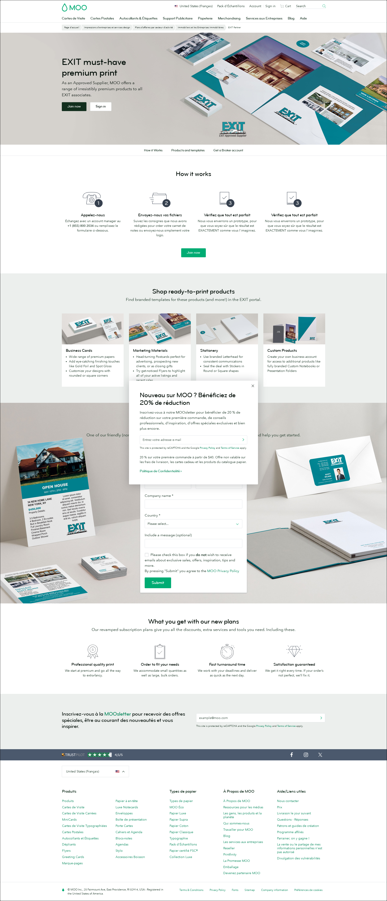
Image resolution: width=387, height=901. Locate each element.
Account (255, 6)
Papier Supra (179, 819)
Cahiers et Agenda (129, 832)
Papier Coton (179, 826)
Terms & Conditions (191, 890)
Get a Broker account (228, 150)
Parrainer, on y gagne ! (293, 838)
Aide (303, 18)
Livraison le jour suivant (294, 813)
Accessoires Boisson (130, 857)
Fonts (235, 890)
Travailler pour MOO (238, 830)
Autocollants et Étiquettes (80, 838)
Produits (68, 801)
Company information (274, 890)
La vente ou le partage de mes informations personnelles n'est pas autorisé (299, 848)
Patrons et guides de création (298, 826)
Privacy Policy (264, 725)
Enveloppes (124, 813)
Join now (74, 106)
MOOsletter (117, 714)
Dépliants (69, 844)
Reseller (229, 848)
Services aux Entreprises (264, 18)
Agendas (122, 844)
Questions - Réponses (292, 819)
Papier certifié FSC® (184, 851)
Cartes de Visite (73, 18)
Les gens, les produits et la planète (242, 815)
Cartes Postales (102, 18)
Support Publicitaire (178, 18)
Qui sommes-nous (236, 823)
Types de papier (181, 801)
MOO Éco (177, 807)
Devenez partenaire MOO (241, 873)
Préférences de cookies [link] (308, 890)
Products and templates (187, 150)
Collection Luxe (181, 857)
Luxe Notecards (127, 807)
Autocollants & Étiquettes (138, 18)
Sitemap (250, 890)
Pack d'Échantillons (231, 6)
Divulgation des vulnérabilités (298, 858)
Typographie (179, 838)
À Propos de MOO (236, 801)
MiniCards (69, 819)
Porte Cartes (124, 826)
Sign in (270, 6)
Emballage (231, 867)
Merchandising (229, 18)
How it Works (153, 150)
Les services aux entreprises (243, 842)
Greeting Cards (73, 857)
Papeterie (205, 18)
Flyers (66, 851)
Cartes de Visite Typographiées (84, 826)
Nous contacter (288, 801)
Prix (279, 807)
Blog (291, 18)
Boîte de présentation (131, 819)
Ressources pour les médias (243, 807)
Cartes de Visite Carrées (79, 813)
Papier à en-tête (127, 801)
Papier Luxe (178, 813)
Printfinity (229, 854)
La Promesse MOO (236, 861)
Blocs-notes (124, 838)
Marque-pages (72, 863)
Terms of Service (286, 725)
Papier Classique (181, 832)
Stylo (119, 851)
